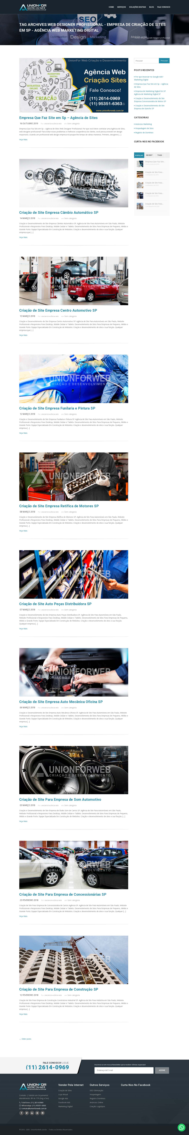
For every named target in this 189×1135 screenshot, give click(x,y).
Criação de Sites (65, 1090)
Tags (159, 155)
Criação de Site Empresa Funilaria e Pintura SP (57, 408)
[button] (181, 1127)
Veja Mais (23, 139)
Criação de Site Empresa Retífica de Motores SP (59, 506)
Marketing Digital (65, 1106)
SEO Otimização (96, 1090)
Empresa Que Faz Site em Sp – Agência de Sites (58, 118)
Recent (149, 155)
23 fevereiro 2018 (29, 900)
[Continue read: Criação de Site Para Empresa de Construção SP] (73, 983)
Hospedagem (95, 1094)
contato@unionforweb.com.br (34, 1108)
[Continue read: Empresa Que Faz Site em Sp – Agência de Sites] (73, 112)
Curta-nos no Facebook (149, 141)
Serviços (121, 7)
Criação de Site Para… (154, 172)
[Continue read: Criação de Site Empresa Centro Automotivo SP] (73, 304)
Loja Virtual (63, 1094)
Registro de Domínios (144, 132)
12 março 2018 (27, 414)
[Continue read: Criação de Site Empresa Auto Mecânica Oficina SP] (73, 696)
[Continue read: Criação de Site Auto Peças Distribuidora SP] (73, 598)
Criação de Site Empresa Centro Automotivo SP (58, 310)
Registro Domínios (97, 1098)
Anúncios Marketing (143, 124)
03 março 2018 (27, 805)
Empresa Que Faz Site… (155, 162)
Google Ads (63, 1098)
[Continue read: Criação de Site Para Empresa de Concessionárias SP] (73, 888)
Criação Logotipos (97, 1106)
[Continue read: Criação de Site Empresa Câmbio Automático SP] (73, 206)
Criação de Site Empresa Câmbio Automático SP (58, 213)
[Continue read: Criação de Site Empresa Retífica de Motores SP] (73, 500)
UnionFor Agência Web (52, 124)
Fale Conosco (163, 7)
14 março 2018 (27, 218)
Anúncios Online (96, 1102)
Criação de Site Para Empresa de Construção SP (58, 989)
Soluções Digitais (137, 7)
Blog (151, 7)
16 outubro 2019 (29, 123)
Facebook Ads (64, 1102)
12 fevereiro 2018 (29, 995)
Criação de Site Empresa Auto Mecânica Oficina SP (61, 702)
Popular (139, 155)
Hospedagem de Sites (144, 128)
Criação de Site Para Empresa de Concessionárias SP (62, 894)
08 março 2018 (27, 511)
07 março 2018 (27, 609)
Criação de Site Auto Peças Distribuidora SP (55, 604)
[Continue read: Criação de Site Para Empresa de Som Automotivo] (73, 793)
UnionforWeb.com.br (39, 1129)
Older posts (25, 1039)
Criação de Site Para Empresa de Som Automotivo (60, 800)
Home (111, 7)
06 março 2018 (27, 707)
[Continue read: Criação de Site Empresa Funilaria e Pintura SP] (73, 402)
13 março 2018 (27, 316)
